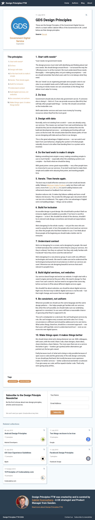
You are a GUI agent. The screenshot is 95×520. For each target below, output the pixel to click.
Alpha (51, 188)
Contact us (69, 517)
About (89, 3)
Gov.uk (44, 34)
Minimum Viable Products (56, 185)
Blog (82, 3)
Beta (57, 188)
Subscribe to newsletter (83, 517)
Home (66, 3)
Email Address (55, 403)
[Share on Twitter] (86, 15)
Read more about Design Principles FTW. (47, 507)
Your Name (54, 395)
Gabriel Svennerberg (42, 500)
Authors (75, 3)
